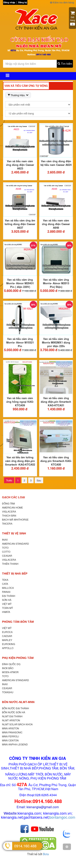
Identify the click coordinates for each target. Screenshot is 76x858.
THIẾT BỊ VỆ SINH (14, 533)
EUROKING (8, 644)
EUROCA (7, 632)
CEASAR (7, 555)
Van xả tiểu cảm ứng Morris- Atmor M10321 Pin (20, 342)
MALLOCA (8, 587)
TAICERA (7, 523)
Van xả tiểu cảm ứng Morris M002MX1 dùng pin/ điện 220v (56, 342)
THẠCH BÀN (9, 515)
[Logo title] (38, 20)
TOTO (5, 547)
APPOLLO (7, 648)
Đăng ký (22, 2)
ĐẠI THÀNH (8, 595)
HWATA (6, 611)
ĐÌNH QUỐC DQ (11, 664)
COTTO (6, 551)
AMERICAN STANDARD (15, 543)
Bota (46, 854)
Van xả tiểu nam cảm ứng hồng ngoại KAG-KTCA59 (20, 401)
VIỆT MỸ (7, 603)
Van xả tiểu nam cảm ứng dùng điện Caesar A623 (20, 164)
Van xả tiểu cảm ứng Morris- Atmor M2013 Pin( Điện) (56, 283)
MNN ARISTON (10, 728)
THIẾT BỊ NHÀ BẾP (14, 573)
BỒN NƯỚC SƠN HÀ (13, 712)
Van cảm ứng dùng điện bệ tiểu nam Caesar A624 (56, 163)
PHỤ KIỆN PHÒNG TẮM (18, 657)
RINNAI (6, 591)
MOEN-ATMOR (10, 672)
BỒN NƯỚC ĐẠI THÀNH (15, 708)
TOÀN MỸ (7, 607)
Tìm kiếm (66, 63)
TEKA (5, 579)
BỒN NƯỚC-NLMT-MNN (18, 702)
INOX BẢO (7, 668)
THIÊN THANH (10, 563)
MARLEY (7, 640)
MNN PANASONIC (12, 732)
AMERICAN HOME (12, 507)
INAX (5, 539)
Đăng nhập (9, 2)
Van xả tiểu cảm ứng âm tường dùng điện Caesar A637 (20, 223)
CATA (5, 583)
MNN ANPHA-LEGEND (15, 744)
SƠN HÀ (6, 599)
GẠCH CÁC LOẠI (13, 497)
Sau (39, 480)
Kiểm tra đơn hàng (63, 2)
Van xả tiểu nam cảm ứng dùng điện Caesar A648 (56, 223)
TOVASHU (7, 692)
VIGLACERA (9, 511)
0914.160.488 (25, 845)
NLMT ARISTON (11, 720)
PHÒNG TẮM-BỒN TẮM (18, 621)
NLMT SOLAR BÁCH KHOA (17, 724)
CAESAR (7, 636)
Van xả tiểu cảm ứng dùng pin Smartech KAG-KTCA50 (56, 460)
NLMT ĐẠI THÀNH (12, 716)
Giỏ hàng (72, 20)
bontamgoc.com (62, 817)
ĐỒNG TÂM (8, 503)
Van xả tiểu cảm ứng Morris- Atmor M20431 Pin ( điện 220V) (20, 283)
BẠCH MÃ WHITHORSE (15, 519)
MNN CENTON (10, 740)
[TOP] (67, 847)
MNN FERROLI (10, 736)
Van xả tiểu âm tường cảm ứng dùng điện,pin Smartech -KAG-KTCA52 (20, 460)
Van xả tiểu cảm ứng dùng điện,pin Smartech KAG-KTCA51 (56, 401)
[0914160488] (67, 834)
